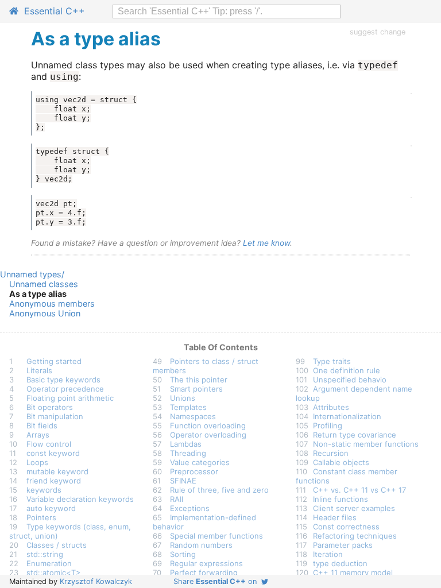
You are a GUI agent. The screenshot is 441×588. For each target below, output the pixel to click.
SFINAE (183, 480)
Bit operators (49, 407)
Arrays (37, 434)
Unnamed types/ (32, 274)
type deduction (340, 563)
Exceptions (190, 508)
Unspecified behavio (349, 379)
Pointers (41, 517)
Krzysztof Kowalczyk (96, 581)
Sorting (183, 554)
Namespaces (193, 416)
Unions (182, 398)
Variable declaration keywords (80, 499)
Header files (335, 517)
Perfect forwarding (204, 572)
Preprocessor (194, 471)
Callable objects (341, 462)
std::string (44, 554)
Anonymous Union (44, 313)
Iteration (328, 554)
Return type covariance (354, 434)
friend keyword (53, 480)
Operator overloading (208, 434)
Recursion (331, 453)
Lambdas (186, 443)
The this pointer (198, 379)
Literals (39, 370)
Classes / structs (56, 545)
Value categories (200, 462)
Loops (37, 462)
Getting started (54, 361)
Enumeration (49, 563)
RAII (176, 499)
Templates (188, 407)
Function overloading (208, 425)
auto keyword (51, 508)
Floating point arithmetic (70, 398)
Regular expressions (206, 563)
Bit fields (41, 425)
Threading (188, 453)
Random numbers (201, 545)
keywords (43, 489)
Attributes (331, 407)
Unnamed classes (43, 284)
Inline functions (340, 499)
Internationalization (347, 416)
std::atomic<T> (53, 572)
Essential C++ (51, 11)
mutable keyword (57, 471)
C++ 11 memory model (353, 572)
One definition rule (346, 370)
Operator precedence (65, 388)
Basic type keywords (63, 379)
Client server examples (354, 508)
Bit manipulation (54, 416)
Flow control (48, 443)
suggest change (377, 32)
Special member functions (216, 535)
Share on (217, 581)
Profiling (327, 425)
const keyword (53, 453)
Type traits (332, 361)
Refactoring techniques (355, 535)
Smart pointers (196, 388)
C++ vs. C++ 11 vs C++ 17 (359, 489)
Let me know (266, 242)
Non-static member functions (366, 443)
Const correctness (346, 526)
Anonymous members (52, 303)
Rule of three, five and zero (219, 489)
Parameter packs (343, 545)
